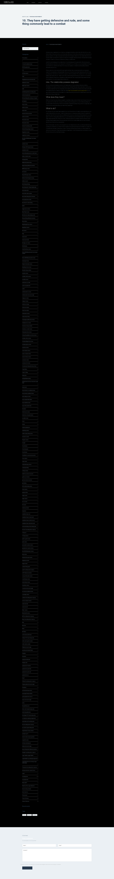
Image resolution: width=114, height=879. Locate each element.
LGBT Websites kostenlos (27, 573)
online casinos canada (26, 644)
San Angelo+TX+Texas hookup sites (29, 715)
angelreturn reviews (26, 135)
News (23, 628)
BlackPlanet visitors (25, 227)
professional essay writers (27, 690)
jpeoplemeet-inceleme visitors (27, 548)
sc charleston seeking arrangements (29, 718)
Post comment (27, 868)
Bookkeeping (24, 246)
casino (23, 288)
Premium (29, 814)
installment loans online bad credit (28, 523)
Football (23, 443)
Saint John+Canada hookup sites (28, 709)
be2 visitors (24, 171)
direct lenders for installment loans (28, 390)
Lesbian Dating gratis (26, 566)
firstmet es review (25, 436)
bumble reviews (25, 273)
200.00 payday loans (26, 67)
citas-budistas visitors (26, 350)
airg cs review (24, 104)
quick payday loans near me (27, 696)
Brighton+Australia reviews (27, 264)
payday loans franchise (26, 665)
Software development (26, 743)
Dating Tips (24, 375)
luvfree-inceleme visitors (26, 600)
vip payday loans (25, 779)
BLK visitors (24, 230)
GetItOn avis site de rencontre (27, 473)
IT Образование (25, 535)
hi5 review (24, 504)
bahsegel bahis (25, 159)
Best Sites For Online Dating (27, 202)
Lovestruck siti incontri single (27, 588)
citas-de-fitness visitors (26, 356)
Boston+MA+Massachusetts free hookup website (29, 253)
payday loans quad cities (26, 668)
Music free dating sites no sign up (28, 619)
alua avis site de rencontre (27, 113)
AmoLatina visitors (25, 122)
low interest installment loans (27, 591)
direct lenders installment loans (28, 393)
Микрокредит (24, 795)
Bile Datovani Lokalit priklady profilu (28, 215)
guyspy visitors (25, 492)
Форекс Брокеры (25, 798)
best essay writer (25, 190)
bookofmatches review (26, 249)
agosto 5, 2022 (25, 16)
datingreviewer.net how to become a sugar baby (30, 382)
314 (23, 70)
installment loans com (26, 514)
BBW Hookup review (26, 168)
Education (24, 409)
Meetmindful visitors (26, 613)
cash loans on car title (26, 282)
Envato (24, 814)
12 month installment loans (27, 64)
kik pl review (24, 554)
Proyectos (33, 2)
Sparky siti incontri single (26, 746)
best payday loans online (26, 199)
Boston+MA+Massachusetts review (28, 257)
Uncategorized (25, 776)
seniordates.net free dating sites (28, 721)
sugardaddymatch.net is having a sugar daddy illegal (29, 762)
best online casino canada (27, 193)
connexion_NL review (26, 363)
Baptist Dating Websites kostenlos (28, 165)
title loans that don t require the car (28, 770)
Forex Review (24, 452)
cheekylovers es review (26, 322)
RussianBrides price (25, 706)
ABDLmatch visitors (25, 85)
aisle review (24, 110)
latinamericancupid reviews (27, 557)
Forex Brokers (24, 446)
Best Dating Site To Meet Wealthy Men (29, 187)
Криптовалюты (25, 792)
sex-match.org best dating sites (28, 727)
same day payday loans (26, 712)
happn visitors (24, 498)
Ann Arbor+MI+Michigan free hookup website (29, 139)
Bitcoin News (24, 221)
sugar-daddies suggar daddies (27, 755)
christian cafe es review (26, 338)
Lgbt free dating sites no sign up (28, 569)
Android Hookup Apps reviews (27, 129)
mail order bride (25, 603)
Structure (34, 814)
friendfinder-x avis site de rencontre (29, 455)
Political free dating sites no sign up (28, 681)
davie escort (24, 387)
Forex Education (25, 449)
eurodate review (25, 418)
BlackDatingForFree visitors (27, 224)
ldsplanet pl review (25, 560)
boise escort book (25, 239)
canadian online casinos (26, 276)
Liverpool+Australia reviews (27, 576)
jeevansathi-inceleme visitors (27, 545)
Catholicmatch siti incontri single (28, 295)
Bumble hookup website (26, 270)
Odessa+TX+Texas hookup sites (28, 638)
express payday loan (26, 427)
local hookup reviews (26, 582)
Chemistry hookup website (27, 326)
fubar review (24, 461)
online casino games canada (27, 641)
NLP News (24, 631)
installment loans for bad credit (28, 517)
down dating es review (26, 396)
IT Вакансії (24, 532)
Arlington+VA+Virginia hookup (27, 147)
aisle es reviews (25, 107)
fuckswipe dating (25, 467)
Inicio (27, 2)
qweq (23, 702)
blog (23, 233)
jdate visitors (24, 542)
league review (24, 563)
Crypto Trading (25, 372)
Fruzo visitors (24, 458)
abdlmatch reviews (25, 82)
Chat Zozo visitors (25, 310)
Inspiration (24, 511)
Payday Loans (24, 662)
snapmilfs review (25, 740)
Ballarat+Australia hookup (27, 162)
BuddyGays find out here (26, 267)
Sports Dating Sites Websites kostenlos (29, 749)
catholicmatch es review (26, 292)
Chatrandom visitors (26, 313)
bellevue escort (25, 181)
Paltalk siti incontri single (26, 647)
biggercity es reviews (26, 209)
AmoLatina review (25, 119)
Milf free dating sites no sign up (28, 616)
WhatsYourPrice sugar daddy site (28, 785)
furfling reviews (25, 470)
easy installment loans (26, 402)
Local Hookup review (26, 579)
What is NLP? (24, 782)
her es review (24, 501)
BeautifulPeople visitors (26, 175)
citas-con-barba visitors (26, 353)
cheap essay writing (26, 316)
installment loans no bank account (28, 520)
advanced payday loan (26, 95)
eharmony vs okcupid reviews (27, 415)
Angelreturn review (25, 132)
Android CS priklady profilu (27, 126)
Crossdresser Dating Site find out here (29, 366)
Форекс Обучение (25, 801)
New (23, 622)
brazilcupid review (25, 261)
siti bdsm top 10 (25, 733)
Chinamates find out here (27, 332)
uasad (23, 773)
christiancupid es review (26, 344)
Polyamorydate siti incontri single (28, 684)
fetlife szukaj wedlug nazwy (27, 433)
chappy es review (25, 298)
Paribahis (24, 653)
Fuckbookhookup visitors (26, 464)
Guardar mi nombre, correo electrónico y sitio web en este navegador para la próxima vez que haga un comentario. (41, 864)
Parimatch (24, 656)
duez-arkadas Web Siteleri (27, 399)
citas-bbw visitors (25, 347)
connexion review (25, 360)
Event (23, 421)
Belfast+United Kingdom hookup (28, 178)
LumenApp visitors (25, 594)
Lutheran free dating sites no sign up (29, 597)
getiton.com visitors (26, 477)
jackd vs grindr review (26, 538)
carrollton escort (25, 279)
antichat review (25, 144)
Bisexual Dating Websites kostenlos (28, 218)
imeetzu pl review (25, 508)
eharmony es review (26, 412)
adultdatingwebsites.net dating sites (29, 92)
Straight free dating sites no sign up (28, 752)
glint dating (24, 483)
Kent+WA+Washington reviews (28, 551)
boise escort (24, 236)
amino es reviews (25, 116)
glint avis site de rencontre (27, 480)
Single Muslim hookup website (28, 730)
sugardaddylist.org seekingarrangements (29, 758)
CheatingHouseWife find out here (28, 319)
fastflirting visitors (25, 430)
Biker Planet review (25, 212)
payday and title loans (26, 659)
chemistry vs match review (27, 329)
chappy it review (25, 301)
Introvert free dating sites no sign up (29, 529)
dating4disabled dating (26, 378)
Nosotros (40, 2)
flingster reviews (25, 439)
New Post (24, 625)
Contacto (46, 2)
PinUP (23, 678)
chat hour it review (25, 304)
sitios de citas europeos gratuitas (28, 737)
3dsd (23, 76)
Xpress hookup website (26, 789)
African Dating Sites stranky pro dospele (29, 98)
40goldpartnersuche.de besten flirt (28, 79)
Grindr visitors (24, 489)
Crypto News (24, 369)
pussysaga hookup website (36, 16)
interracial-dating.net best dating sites (29, 526)
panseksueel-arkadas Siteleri (27, 650)
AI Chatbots (24, 101)
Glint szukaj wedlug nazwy (27, 486)
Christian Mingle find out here (27, 341)
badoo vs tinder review (26, 156)
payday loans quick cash (26, 672)
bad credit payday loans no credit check (29, 153)
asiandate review (25, 150)
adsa (23, 88)
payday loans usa (25, 675)
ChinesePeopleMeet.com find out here (29, 335)
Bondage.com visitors (26, 243)
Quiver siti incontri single (26, 699)
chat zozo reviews (25, 307)
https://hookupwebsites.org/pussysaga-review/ (77, 90)
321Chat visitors (25, 73)
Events (23, 424)
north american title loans (27, 634)
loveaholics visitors (25, 585)
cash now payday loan (26, 285)
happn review (24, 495)
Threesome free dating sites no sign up (29, 767)
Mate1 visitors (24, 610)
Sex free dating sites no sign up (28, 724)
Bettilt (23, 205)
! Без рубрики (24, 58)
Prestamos (24, 687)
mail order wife (25, 607)
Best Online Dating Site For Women (28, 196)
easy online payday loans (26, 405)
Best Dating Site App (26, 184)
